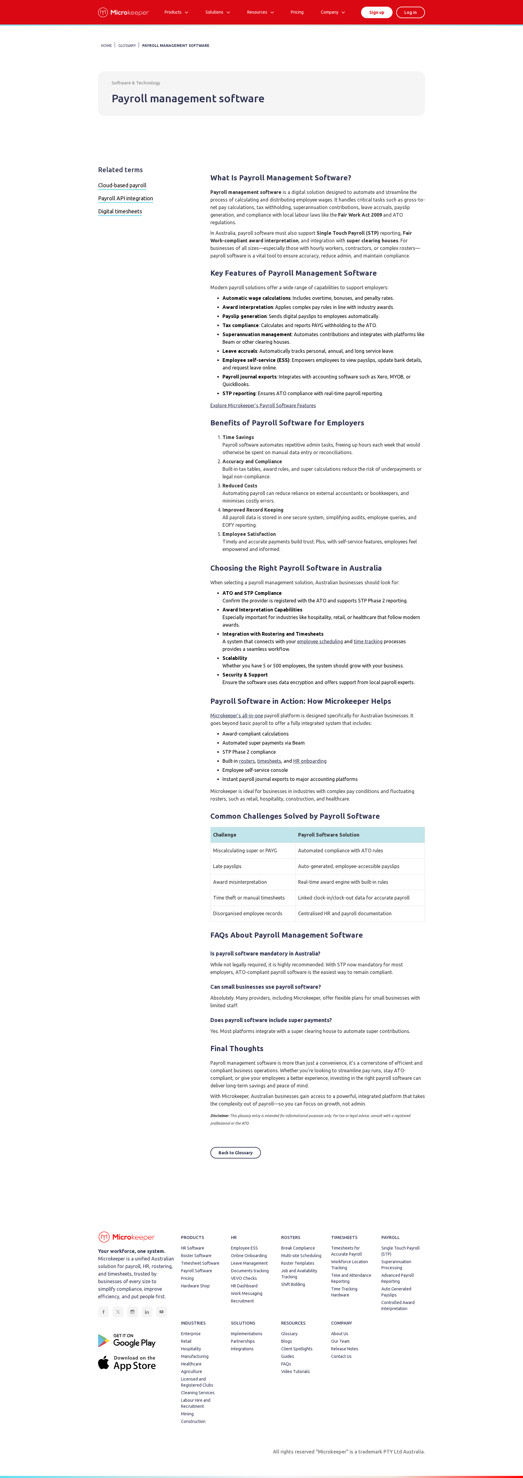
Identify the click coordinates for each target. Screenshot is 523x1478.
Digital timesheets (120, 211)
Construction (193, 1421)
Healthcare (191, 1364)
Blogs (286, 1341)
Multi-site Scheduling (301, 1255)
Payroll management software (175, 46)
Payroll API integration (125, 198)
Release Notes (344, 1348)
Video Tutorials (295, 1371)
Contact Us (341, 1356)
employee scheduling (320, 641)
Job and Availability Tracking (299, 1273)
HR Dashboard (244, 1285)
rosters (247, 761)
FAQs (286, 1364)
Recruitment (242, 1301)
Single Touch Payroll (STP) (400, 1251)
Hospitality (191, 1348)
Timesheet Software (200, 1263)
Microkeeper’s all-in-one (236, 715)
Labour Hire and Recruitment (195, 1403)
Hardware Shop (195, 1285)
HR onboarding (310, 761)
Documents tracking (250, 1270)
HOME (106, 46)
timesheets (269, 761)
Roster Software (196, 1255)
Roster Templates (297, 1263)
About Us (339, 1333)
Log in (410, 12)
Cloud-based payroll (122, 185)
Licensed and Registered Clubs (197, 1382)
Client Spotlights (297, 1348)
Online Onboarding (249, 1255)
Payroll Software (196, 1270)
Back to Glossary (236, 1152)
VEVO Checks (244, 1278)
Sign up (376, 12)
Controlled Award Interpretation (398, 1305)
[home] (123, 12)
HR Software (192, 1248)
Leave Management (249, 1263)
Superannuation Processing (396, 1264)
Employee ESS (244, 1248)
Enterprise (191, 1333)
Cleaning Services (198, 1392)
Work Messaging (246, 1293)
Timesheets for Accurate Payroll (346, 1251)
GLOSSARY (127, 46)
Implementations (246, 1333)
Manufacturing (195, 1356)
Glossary (289, 1333)
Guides (287, 1356)
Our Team (340, 1341)
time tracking (368, 641)
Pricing (187, 1278)
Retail (186, 1341)
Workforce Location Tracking (349, 1264)
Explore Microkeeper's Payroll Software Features (263, 405)
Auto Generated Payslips (396, 1291)
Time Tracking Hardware (344, 1291)
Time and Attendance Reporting (351, 1278)
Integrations (242, 1348)
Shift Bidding (293, 1284)
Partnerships (243, 1341)
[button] (176, 12)
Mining (187, 1413)
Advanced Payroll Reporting (397, 1278)
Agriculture (191, 1371)
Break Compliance (298, 1248)
